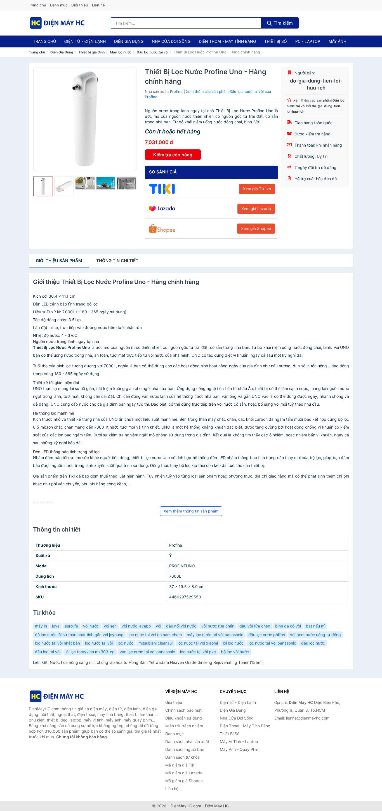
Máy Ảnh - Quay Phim (240, 749)
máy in (41, 626)
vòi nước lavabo (136, 626)
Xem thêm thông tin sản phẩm (191, 511)
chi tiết (117, 260)
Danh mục (58, 5)
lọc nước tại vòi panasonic (272, 643)
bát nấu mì (315, 626)
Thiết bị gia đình (92, 52)
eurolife (71, 626)
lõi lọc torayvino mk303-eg (90, 651)
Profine (176, 91)
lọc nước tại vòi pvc (198, 651)
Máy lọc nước (120, 52)
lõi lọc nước (233, 643)
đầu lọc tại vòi (47, 651)
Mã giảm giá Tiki (180, 765)
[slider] (43, 186)
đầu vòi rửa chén (254, 626)
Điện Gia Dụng (128, 41)
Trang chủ (37, 5)
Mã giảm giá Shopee (184, 780)
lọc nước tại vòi (99, 643)
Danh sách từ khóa (182, 757)
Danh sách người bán (184, 749)
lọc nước (125, 643)
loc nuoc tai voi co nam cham (155, 634)
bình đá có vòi (288, 626)
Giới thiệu (79, 5)
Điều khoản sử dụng (183, 718)
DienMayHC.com (186, 805)
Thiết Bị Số (275, 41)
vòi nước (91, 626)
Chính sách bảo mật (183, 710)
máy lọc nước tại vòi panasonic (215, 634)
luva (56, 626)
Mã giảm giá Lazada (183, 772)
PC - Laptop (307, 41)
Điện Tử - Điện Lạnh (85, 41)
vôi (158, 626)
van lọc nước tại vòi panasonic (147, 651)
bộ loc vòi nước (235, 651)
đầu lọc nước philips (266, 634)
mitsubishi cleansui (155, 643)
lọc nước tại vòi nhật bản (57, 643)
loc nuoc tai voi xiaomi (198, 643)
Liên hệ (98, 5)
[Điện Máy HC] (57, 696)
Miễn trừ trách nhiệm (184, 725)
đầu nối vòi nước (181, 626)
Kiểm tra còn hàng (172, 155)
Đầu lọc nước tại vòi (152, 52)
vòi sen (110, 626)
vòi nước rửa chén (217, 626)
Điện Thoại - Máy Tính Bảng (227, 41)
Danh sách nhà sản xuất (187, 741)
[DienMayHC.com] (57, 23)
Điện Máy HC (217, 805)
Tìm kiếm (282, 23)
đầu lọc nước (313, 643)
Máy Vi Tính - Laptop (239, 741)
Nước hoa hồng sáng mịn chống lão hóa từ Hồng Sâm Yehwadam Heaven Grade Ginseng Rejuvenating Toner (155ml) (157, 662)
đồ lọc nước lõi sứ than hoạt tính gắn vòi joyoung (79, 634)
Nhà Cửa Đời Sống (171, 41)
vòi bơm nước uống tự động (315, 634)
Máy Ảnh (337, 41)
